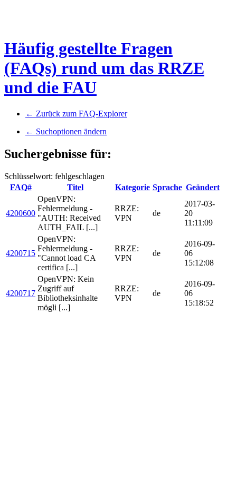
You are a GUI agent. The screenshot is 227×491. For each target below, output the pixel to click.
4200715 (20, 253)
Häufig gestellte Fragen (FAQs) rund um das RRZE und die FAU (104, 68)
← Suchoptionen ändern (66, 131)
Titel (75, 187)
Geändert (203, 187)
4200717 (20, 293)
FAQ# (21, 187)
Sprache (167, 187)
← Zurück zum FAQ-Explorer (76, 113)
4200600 (20, 213)
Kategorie (132, 187)
